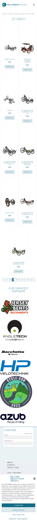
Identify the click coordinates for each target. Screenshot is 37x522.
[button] (34, 478)
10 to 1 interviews (14, 472)
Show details (9, 66)
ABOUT (10, 462)
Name (6, 435)
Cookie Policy (12, 518)
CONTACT (11, 465)
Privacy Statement (22, 518)
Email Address (9, 441)
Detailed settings (18, 510)
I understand (18, 505)
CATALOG (4, 14)
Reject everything (18, 515)
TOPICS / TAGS (13, 467)
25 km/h (28, 14)
